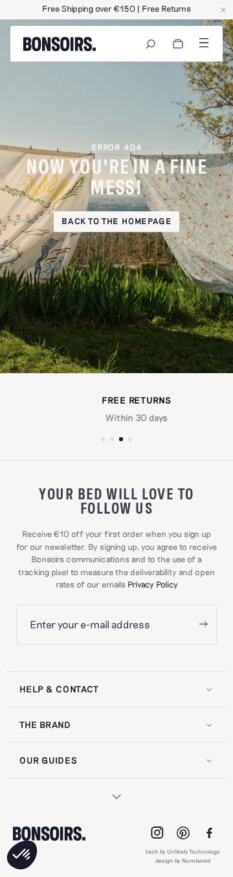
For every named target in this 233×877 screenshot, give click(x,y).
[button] (22, 855)
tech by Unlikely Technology (183, 851)
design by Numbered (182, 860)
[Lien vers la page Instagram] (157, 832)
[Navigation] (150, 44)
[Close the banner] (223, 9)
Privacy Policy (153, 584)
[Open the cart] (178, 44)
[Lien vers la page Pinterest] (183, 832)
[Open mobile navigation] (204, 43)
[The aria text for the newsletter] (203, 624)
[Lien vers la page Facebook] (209, 832)
